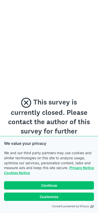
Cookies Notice (17, 173)
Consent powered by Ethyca (70, 206)
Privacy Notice (81, 168)
